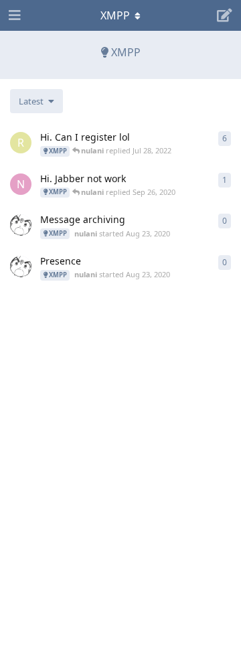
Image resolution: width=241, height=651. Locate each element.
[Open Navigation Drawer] (13, 15)
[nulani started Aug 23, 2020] (20, 225)
